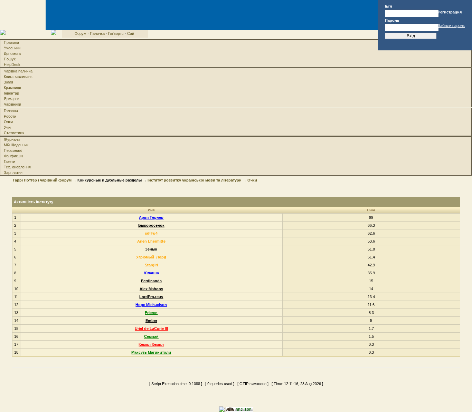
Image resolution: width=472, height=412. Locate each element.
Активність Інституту (33, 202)
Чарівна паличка (18, 71)
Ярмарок (11, 99)
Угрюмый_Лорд (151, 257)
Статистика (14, 133)
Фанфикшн (13, 156)
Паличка (97, 33)
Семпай (151, 336)
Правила (11, 42)
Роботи (10, 116)
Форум (80, 33)
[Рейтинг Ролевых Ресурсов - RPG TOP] (239, 409)
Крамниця (12, 88)
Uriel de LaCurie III (151, 328)
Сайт (131, 33)
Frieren (151, 313)
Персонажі (13, 150)
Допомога (12, 53)
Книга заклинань (18, 77)
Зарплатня (13, 172)
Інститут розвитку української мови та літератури (195, 180)
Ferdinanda (151, 281)
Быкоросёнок (151, 225)
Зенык (151, 249)
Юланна (151, 273)
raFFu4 (151, 233)
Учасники (12, 48)
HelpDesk (12, 64)
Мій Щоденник (16, 145)
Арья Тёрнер (151, 217)
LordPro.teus (151, 297)
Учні (7, 127)
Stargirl (151, 265)
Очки (8, 122)
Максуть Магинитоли (151, 352)
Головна (11, 111)
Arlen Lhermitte (151, 241)
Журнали (12, 139)
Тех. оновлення (17, 167)
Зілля (8, 82)
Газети (9, 161)
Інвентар (11, 93)
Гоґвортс (116, 33)
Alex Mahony (151, 289)
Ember (151, 320)
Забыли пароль (451, 25)
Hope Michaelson (151, 305)
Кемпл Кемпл (151, 344)
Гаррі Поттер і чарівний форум (42, 180)
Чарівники (12, 104)
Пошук (10, 59)
